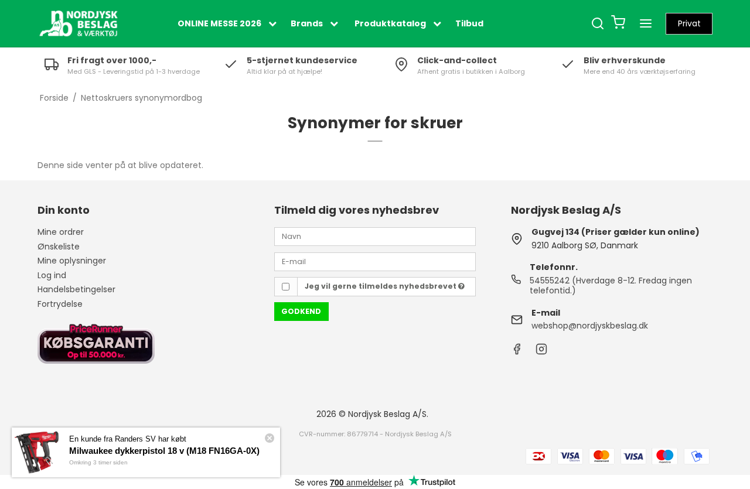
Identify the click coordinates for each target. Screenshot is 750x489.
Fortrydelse (60, 304)
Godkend (301, 311)
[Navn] (375, 236)
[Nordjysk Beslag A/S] (79, 23)
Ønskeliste (59, 246)
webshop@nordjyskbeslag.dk (589, 325)
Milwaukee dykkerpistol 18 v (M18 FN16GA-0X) (164, 451)
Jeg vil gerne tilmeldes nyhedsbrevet (381, 286)
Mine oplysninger (72, 260)
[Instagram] (541, 352)
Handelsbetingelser (76, 289)
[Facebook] (517, 352)
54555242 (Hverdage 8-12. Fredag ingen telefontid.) (611, 286)
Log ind (52, 275)
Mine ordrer (61, 232)
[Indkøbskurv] (618, 23)
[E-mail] (375, 260)
